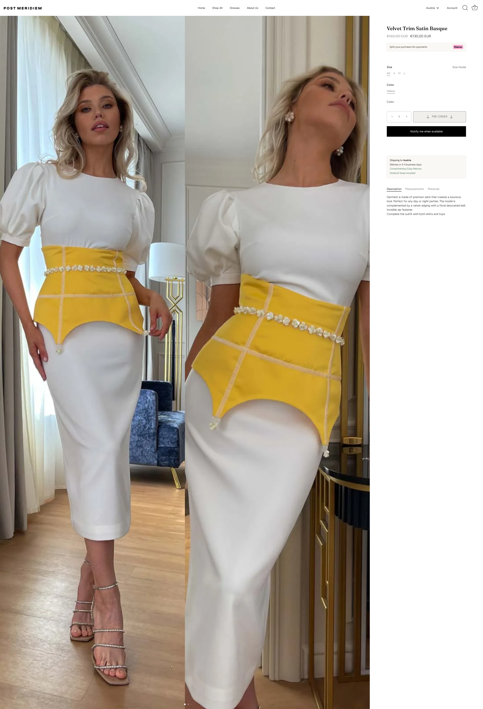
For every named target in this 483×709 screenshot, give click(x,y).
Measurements (414, 189)
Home (201, 8)
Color (390, 84)
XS (388, 73)
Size (426, 67)
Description (394, 189)
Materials (433, 189)
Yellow (391, 91)
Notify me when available (426, 131)
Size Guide (459, 67)
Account (452, 8)
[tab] (396, 189)
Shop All (217, 8)
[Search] (465, 8)
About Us (252, 8)
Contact (270, 8)
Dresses (235, 8)
